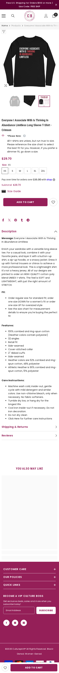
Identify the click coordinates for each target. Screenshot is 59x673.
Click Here (14, 418)
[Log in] (46, 16)
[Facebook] (3, 220)
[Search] (13, 16)
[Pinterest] (15, 220)
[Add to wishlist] (53, 202)
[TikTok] (24, 623)
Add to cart (25, 202)
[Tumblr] (21, 220)
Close (56, 5)
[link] (29, 552)
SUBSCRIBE (46, 610)
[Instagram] (15, 623)
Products (16, 25)
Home (5, 25)
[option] (29, 61)
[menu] (4, 16)
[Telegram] (28, 220)
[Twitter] (9, 220)
